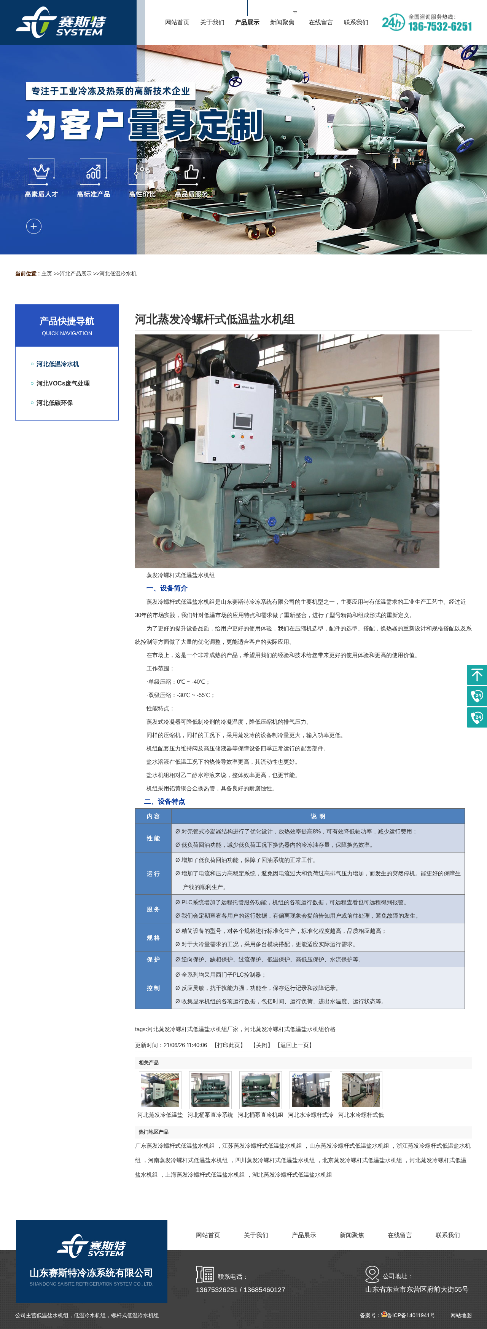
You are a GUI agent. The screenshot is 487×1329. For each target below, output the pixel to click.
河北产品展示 (76, 273)
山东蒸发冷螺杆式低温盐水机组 (349, 1145)
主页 (46, 273)
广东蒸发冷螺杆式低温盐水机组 (175, 1145)
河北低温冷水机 (118, 273)
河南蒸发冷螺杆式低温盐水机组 (188, 1160)
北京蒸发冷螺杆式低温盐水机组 (362, 1160)
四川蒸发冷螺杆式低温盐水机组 (275, 1160)
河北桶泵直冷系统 (210, 1114)
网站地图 (461, 1315)
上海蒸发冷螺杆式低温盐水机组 (205, 1174)
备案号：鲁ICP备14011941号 (397, 1315)
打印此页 (228, 1045)
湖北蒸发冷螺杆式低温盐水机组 (292, 1174)
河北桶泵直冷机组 (260, 1114)
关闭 (261, 1045)
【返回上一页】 (295, 1045)
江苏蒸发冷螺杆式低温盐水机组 (262, 1145)
